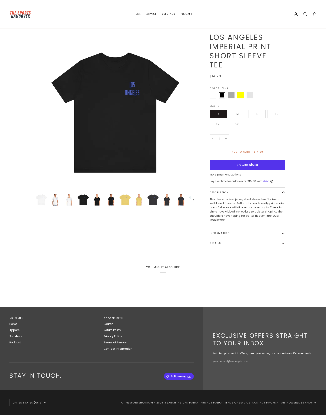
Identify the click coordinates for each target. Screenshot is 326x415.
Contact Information (118, 349)
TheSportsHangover (140, 402)
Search (108, 324)
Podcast (15, 342)
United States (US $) (28, 402)
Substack (15, 336)
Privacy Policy (113, 336)
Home (13, 324)
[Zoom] (115, 112)
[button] (151, 14)
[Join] (313, 361)
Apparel (14, 330)
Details (215, 243)
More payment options (225, 174)
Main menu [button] (17, 318)
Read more (217, 220)
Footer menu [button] (114, 318)
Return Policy (112, 330)
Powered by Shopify (302, 402)
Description (219, 192)
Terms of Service (115, 342)
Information (220, 233)
